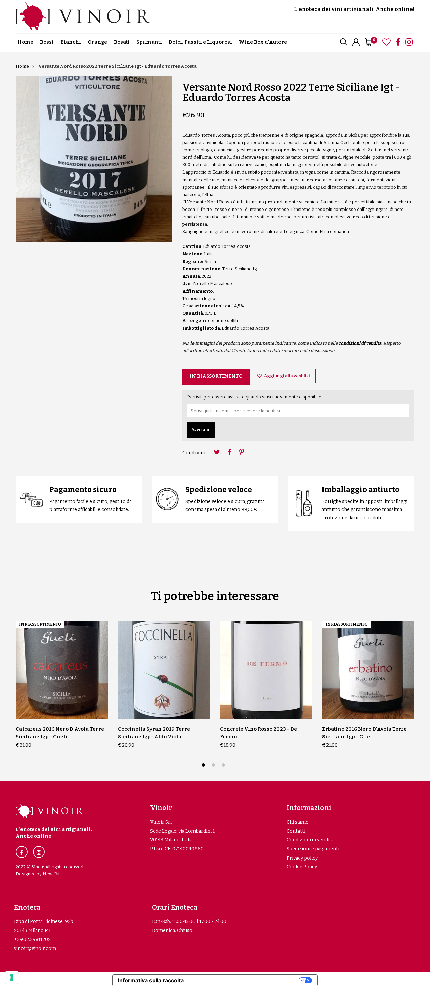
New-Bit (51, 873)
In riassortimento (216, 376)
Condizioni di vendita (310, 840)
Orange (97, 42)
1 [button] (204, 766)
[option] (94, 159)
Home (25, 42)
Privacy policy (302, 858)
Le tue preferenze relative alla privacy (244, 980)
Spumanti (149, 42)
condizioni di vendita (359, 343)
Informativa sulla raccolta (151, 980)
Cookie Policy (302, 867)
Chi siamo (298, 822)
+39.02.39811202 (32, 939)
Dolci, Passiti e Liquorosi (200, 42)
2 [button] (214, 766)
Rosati (122, 42)
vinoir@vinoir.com (35, 948)
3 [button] (224, 766)
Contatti (296, 831)
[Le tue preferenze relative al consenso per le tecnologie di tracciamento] (11, 977)
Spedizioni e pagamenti (313, 849)
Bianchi (70, 42)
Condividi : (195, 453)
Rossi (47, 42)
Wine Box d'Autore (263, 42)
